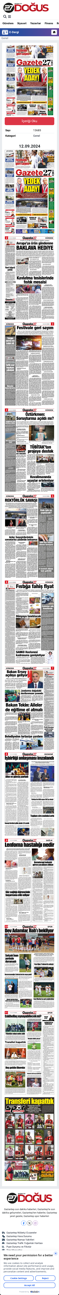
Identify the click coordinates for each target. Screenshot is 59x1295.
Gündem (7, 23)
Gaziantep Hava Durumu (19, 1236)
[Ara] (5, 16)
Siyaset (22, 23)
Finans (49, 23)
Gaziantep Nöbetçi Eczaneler (21, 1232)
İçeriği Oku (29, 121)
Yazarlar (35, 23)
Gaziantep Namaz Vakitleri (20, 1239)
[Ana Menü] (9, 16)
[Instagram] (35, 1223)
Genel (4, 38)
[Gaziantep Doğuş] (26, 8)
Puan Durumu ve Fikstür (18, 1246)
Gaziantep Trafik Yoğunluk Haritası (24, 1243)
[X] (29, 1223)
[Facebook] (23, 1223)
